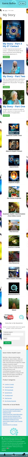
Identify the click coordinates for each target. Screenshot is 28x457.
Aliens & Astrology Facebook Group (12, 418)
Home (6, 10)
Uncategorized (9, 395)
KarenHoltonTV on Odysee (10, 425)
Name (5, 338)
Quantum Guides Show (14, 135)
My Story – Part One (14, 106)
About (14, 310)
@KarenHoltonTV (14, 294)
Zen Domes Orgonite (14, 198)
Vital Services (14, 231)
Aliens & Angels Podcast (14, 151)
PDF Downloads (9, 390)
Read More (6, 57)
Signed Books (14, 167)
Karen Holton (9, 3)
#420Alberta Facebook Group (11, 419)
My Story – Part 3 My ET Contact (12, 45)
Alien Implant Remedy (14, 278)
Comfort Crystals (14, 247)
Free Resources (14, 263)
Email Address (7, 334)
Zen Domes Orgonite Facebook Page (13, 409)
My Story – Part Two (14, 76)
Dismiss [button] (4, 450)
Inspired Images (14, 182)
